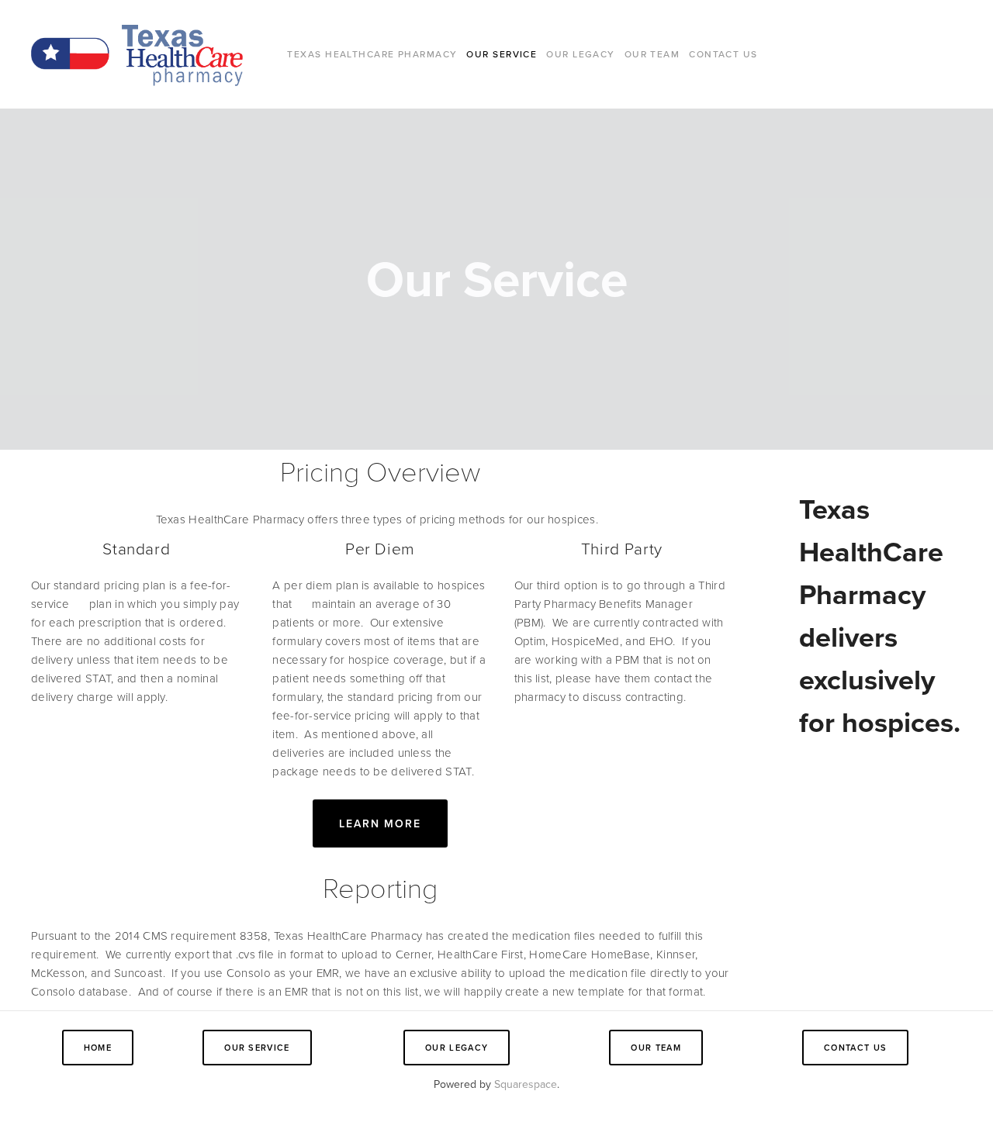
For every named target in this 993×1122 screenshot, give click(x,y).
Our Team (652, 53)
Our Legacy (580, 53)
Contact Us (723, 53)
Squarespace (525, 1084)
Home (98, 1047)
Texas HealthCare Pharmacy (372, 53)
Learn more (380, 823)
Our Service (501, 53)
